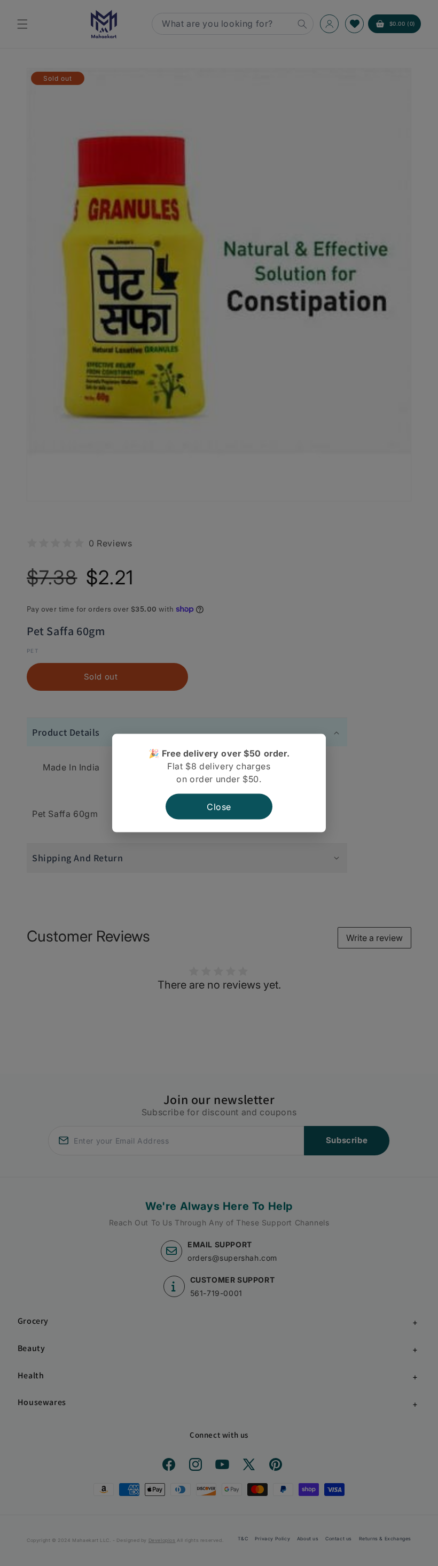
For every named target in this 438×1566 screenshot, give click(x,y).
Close (219, 806)
